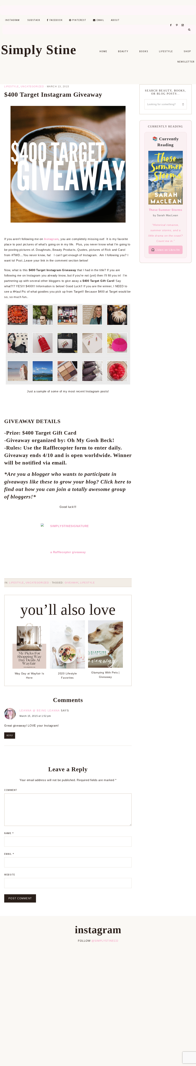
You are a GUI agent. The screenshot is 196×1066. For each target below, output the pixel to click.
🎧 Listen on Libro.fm (165, 249)
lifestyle (87, 582)
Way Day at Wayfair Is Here (29, 675)
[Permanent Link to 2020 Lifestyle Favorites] (67, 667)
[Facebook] (171, 20)
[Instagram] (183, 20)
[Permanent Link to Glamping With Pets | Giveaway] (105, 666)
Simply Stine (38, 49)
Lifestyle (11, 86)
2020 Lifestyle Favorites (67, 675)
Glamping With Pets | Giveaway (105, 674)
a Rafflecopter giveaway (68, 552)
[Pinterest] (177, 20)
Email (9, 853)
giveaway (71, 582)
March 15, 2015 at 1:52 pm (35, 716)
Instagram (51, 239)
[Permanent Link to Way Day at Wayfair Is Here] (29, 667)
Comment (10, 790)
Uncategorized (32, 86)
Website (9, 874)
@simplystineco (104, 940)
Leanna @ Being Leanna (40, 710)
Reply (10, 735)
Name (9, 833)
